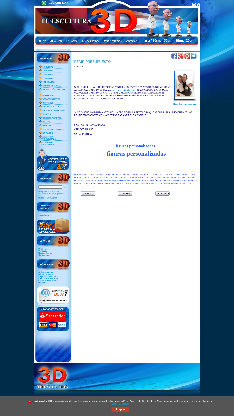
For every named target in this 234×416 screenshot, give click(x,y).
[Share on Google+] (180, 56)
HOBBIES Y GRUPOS (51, 118)
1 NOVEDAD (47, 67)
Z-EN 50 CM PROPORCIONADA (47, 138)
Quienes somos (90, 40)
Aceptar (120, 409)
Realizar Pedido (45, 253)
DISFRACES (47, 103)
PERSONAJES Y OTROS (53, 129)
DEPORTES (47, 95)
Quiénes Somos (45, 272)
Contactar (131, 40)
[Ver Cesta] (44, 208)
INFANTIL (46, 122)
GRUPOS (46, 114)
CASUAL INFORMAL (51, 86)
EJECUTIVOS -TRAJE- (52, 107)
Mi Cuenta (56, 40)
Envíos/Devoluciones (47, 276)
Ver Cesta (72, 40)
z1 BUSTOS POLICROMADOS (46, 144)
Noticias (42, 282)
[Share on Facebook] (174, 56)
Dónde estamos (45, 274)
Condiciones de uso (47, 280)
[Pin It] (187, 56)
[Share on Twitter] (193, 56)
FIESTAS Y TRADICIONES (53, 110)
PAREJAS (46, 126)
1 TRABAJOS (48, 82)
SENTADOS (47, 133)
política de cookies (120, 404)
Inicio (42, 40)
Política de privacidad (48, 278)
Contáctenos (44, 255)
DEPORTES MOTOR (51, 99)
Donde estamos (112, 40)
